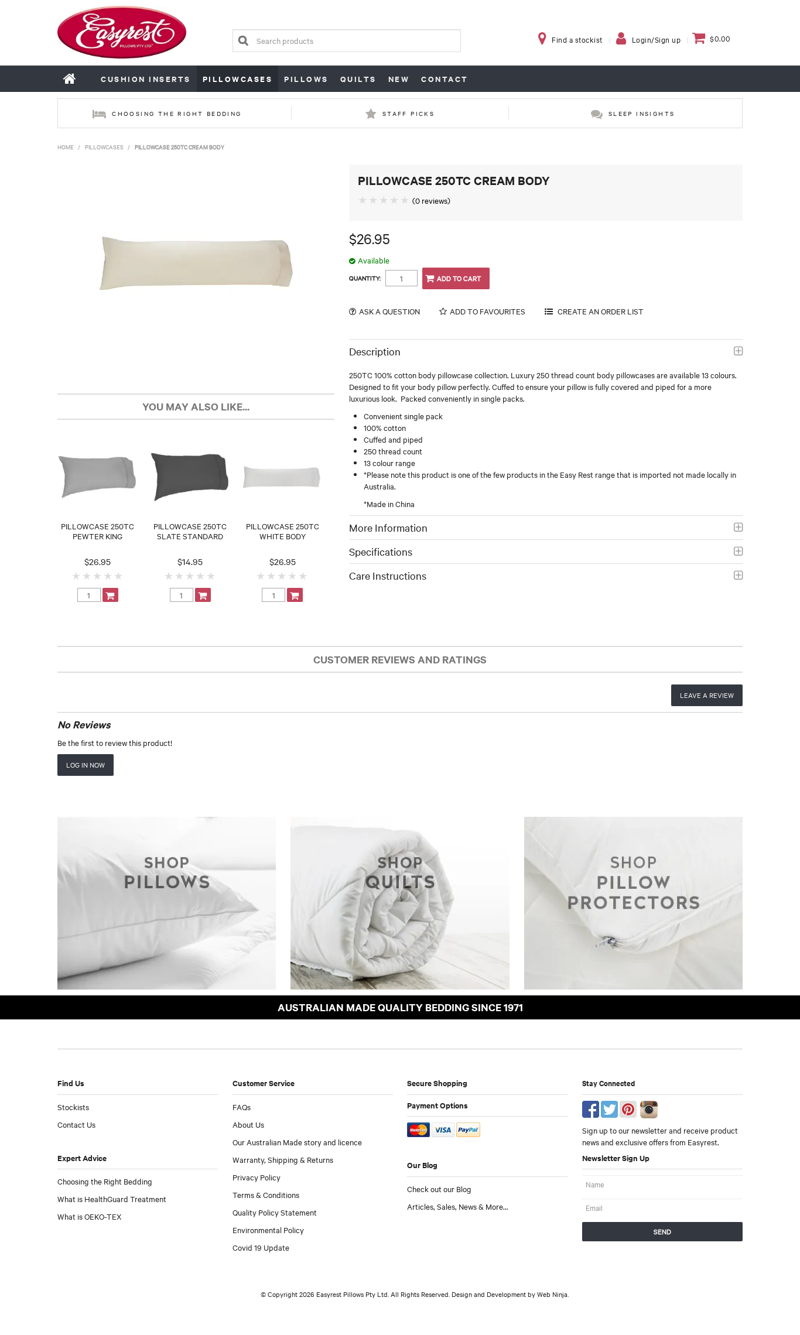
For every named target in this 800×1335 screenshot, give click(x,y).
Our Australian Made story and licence (297, 1142)
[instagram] (649, 1108)
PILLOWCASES (238, 78)
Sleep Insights (641, 113)
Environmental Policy (268, 1229)
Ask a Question (389, 311)
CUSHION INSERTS (146, 78)
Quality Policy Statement (275, 1212)
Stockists (73, 1106)
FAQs (242, 1106)
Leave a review (707, 695)
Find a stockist (577, 39)
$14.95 (190, 561)
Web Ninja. (553, 1294)
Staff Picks (408, 113)
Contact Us (76, 1124)
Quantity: (365, 278)
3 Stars (98, 575)
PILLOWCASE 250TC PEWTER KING (97, 531)
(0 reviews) (431, 200)
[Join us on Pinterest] (628, 1108)
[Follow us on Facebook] (590, 1108)
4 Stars (108, 575)
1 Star (76, 575)
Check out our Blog (439, 1188)
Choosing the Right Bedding (104, 1181)
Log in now (85, 764)
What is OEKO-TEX (89, 1216)
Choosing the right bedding (176, 113)
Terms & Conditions (266, 1194)
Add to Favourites (487, 311)
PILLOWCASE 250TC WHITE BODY (282, 531)
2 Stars (87, 575)
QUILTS (358, 78)
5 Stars (119, 575)
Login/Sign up (656, 39)
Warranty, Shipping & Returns (283, 1159)
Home (70, 78)
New (399, 78)
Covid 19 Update (261, 1247)
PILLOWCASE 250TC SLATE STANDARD (190, 531)
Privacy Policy (257, 1177)
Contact (445, 78)
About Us (248, 1124)
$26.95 (97, 561)
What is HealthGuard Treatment (111, 1198)
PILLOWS (306, 78)
